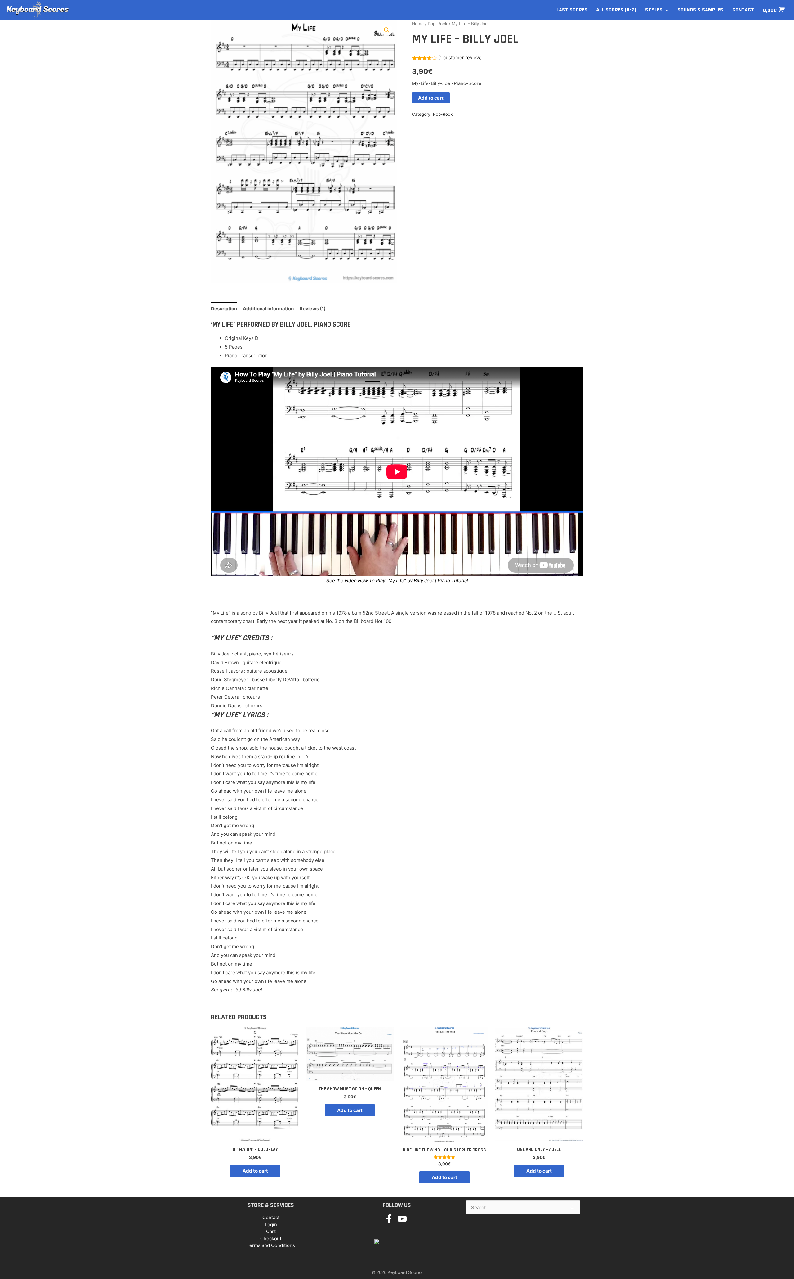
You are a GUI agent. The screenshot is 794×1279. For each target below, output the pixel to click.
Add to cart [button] (255, 1171)
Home (418, 23)
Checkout (270, 1238)
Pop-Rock (438, 23)
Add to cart (431, 98)
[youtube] (404, 1218)
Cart (271, 1231)
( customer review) (460, 58)
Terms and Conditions (271, 1245)
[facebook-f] (390, 1218)
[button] (386, 30)
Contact (270, 1217)
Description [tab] (224, 309)
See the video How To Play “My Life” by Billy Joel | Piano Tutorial (397, 580)
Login (271, 1224)
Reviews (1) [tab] (313, 309)
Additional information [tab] (268, 309)
